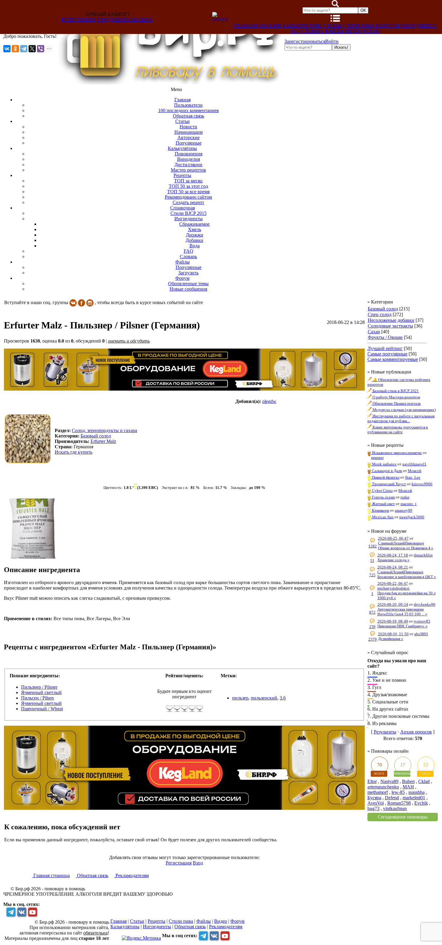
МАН (408, 786)
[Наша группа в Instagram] (90, 302)
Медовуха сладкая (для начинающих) (404, 409)
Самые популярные (387, 353)
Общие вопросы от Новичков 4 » (405, 548)
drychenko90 (424, 604)
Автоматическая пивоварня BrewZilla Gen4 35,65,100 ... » (402, 611)
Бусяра (374, 797)
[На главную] (170, 82)
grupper (377, 457)
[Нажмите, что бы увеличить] (29, 438)
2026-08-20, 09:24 (392, 604)
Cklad (424, 781)
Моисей (414, 470)
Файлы (334, 31)
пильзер (240, 697)
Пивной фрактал (385, 477)
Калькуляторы (302, 25)
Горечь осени (383, 497)
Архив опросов (416, 731)
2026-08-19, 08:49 (392, 621)
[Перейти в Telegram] (11, 912)
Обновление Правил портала (396, 403)
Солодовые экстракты (390, 325)
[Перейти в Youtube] (32, 912)
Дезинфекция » (390, 638)
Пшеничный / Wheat (42, 708)
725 (372, 575)
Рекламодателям (131, 875)
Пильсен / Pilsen (37, 697)
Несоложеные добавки (391, 320)
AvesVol (375, 803)
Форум (371, 31)
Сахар (374, 331)
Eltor (372, 781)
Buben (408, 781)
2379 (372, 639)
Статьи (332, 25)
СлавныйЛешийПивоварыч (401, 543)
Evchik (421, 803)
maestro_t (408, 503)
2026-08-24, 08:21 (392, 567)
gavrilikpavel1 (414, 464)
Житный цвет (383, 503)
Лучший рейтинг (385, 348)
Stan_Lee (412, 477)
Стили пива (359, 25)
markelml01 (414, 797)
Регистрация (78, 19)
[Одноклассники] (15, 48)
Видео (352, 31)
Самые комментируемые (392, 359)
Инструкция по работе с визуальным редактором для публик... (400, 418)
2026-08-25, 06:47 (393, 538)
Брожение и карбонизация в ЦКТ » (406, 577)
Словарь (312, 31)
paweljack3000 (411, 517)
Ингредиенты (418, 25)
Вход (103, 19)
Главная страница (51, 875)
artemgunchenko (383, 786)
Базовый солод (383, 308)
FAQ (295, 31)
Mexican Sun (382, 517)
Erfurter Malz (103, 441)
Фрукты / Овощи (385, 337)
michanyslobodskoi (393, 588)
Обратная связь (132, 19)
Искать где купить (73, 452)
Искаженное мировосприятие (396, 452)
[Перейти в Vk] (21, 912)
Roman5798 (399, 803)
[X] (32, 48)
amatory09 (403, 510)
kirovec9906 (422, 484)
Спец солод (379, 314)
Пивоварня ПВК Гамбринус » (402, 626)
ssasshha (416, 792)
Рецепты (387, 25)
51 (372, 560)
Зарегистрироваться (304, 41)
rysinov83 (422, 621)
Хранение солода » (393, 560)
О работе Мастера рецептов (396, 397)
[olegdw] (255, 441)
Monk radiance (384, 464)
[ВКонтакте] (7, 48)
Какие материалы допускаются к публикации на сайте (397, 429)
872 (372, 612)
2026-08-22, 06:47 (392, 583)
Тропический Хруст (388, 484)
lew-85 (398, 792)
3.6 (283, 697)
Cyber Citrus (382, 490)
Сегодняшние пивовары (403, 816)
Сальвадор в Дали (386, 470)
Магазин (269, 25)
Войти (332, 41)
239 (372, 626)
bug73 (373, 808)
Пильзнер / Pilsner (39, 687)
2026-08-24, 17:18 (392, 555)
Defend (392, 797)
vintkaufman (395, 808)
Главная (245, 25)
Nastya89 (389, 781)
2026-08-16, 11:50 (393, 634)
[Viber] (40, 48)
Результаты (385, 731)
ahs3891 (421, 634)
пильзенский (264, 697)
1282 (372, 546)
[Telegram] (23, 48)
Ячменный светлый (41, 692)
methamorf (377, 792)
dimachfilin (423, 555)
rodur (405, 497)
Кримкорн (380, 510)
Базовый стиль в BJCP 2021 (395, 391)
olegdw (269, 401)
